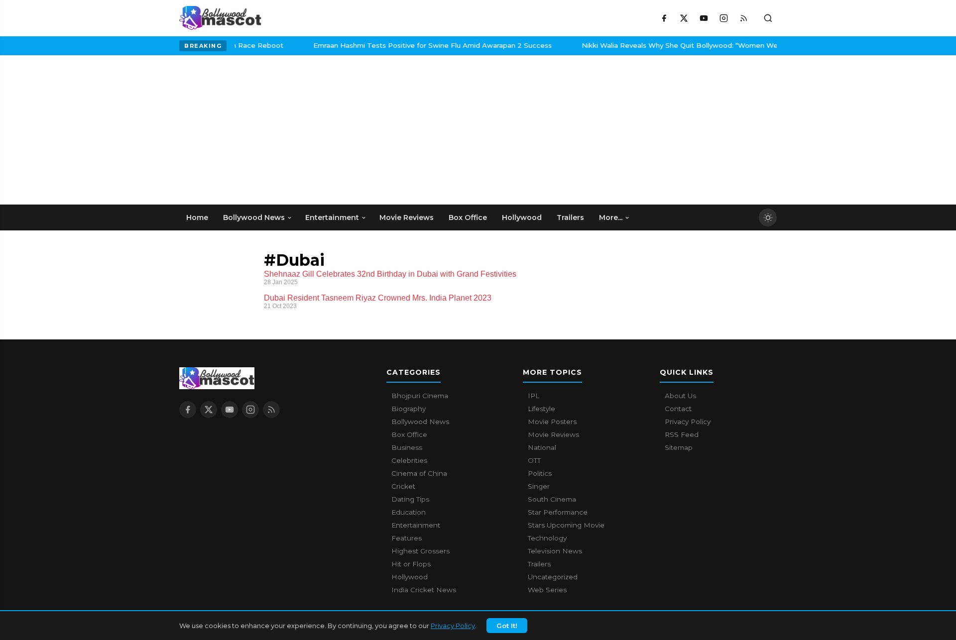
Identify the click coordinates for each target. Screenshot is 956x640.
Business (406, 447)
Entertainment (415, 525)
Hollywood (409, 577)
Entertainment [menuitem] (332, 217)
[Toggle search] (768, 18)
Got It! (506, 626)
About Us (680, 396)
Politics (540, 473)
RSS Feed (682, 434)
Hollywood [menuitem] (522, 217)
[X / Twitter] (683, 17)
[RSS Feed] (743, 17)
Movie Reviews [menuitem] (406, 217)
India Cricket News (423, 590)
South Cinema (552, 499)
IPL (533, 396)
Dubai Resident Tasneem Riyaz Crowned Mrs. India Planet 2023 (377, 298)
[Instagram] (723, 17)
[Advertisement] (254, 130)
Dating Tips (410, 499)
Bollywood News (420, 422)
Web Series (547, 590)
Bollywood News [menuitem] (254, 217)
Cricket (403, 486)
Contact (678, 409)
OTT (534, 460)
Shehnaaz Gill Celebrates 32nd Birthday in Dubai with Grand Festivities (390, 274)
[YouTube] (703, 17)
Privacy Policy (453, 626)
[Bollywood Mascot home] (220, 18)
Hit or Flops (411, 564)
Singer (539, 486)
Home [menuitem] (197, 217)
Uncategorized (553, 577)
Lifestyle (541, 409)
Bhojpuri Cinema (419, 396)
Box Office (409, 434)
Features (406, 538)
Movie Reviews (553, 434)
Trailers (539, 564)
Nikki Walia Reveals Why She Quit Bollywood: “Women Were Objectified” (687, 45)
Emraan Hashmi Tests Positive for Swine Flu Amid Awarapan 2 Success (415, 45)
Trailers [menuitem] (570, 217)
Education (408, 512)
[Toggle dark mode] (768, 217)
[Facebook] (663, 17)
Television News (555, 551)
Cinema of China (419, 473)
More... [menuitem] (610, 217)
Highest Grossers (420, 551)
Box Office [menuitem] (468, 217)
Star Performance (558, 512)
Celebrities (409, 460)
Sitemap (679, 447)
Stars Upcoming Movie (566, 525)
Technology (547, 538)
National (542, 447)
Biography (408, 409)
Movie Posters (552, 422)
